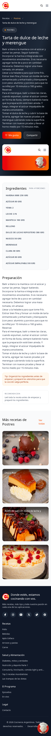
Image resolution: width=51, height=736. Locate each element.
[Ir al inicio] (5, 5)
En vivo (5, 696)
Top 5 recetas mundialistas (15, 674)
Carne (5, 647)
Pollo (4, 629)
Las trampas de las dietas (14, 678)
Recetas (6, 18)
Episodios (6, 692)
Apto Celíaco (8, 638)
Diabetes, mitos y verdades (15, 660)
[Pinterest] (45, 614)
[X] (29, 614)
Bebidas (6, 633)
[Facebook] (5, 614)
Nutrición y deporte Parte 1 (15, 665)
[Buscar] (41, 5)
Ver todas (42, 422)
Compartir (32, 135)
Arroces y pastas (10, 642)
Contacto (6, 710)
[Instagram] (13, 614)
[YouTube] (21, 614)
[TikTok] (37, 614)
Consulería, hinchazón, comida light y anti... (23, 669)
